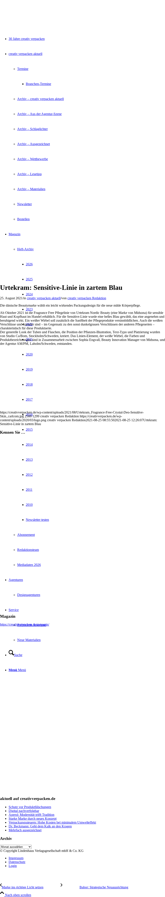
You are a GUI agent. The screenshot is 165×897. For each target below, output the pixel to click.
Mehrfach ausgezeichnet (25, 830)
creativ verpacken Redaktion (86, 298)
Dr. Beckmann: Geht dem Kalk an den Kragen (40, 826)
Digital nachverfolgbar (24, 811)
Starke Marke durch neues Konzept (33, 818)
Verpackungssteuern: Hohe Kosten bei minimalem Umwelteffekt (52, 822)
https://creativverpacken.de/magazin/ (24, 624)
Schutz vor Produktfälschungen (30, 807)
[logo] (32, 20)
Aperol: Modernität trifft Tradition (31, 814)
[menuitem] (87, 858)
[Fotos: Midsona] (53, 277)
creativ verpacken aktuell (44, 298)
